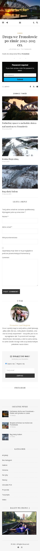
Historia (5, 470)
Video (20, 33)
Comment (5, 257)
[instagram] (21, 547)
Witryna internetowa (9, 237)
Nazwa (5, 216)
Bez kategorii (7, 460)
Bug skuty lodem (10, 191)
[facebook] (18, 547)
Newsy (4, 480)
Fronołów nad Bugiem (20, 325)
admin (6, 87)
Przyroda (5, 490)
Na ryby (5, 475)
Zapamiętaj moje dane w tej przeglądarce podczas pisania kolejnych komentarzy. (17, 252)
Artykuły (5, 455)
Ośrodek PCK (7, 485)
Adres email (7, 227)
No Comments (26, 49)
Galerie (4, 465)
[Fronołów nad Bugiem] (20, 9)
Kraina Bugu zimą (10, 159)
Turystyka (5, 495)
